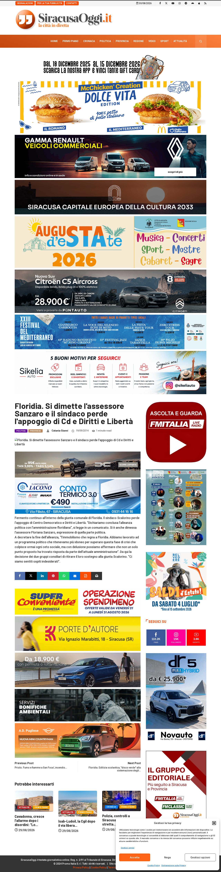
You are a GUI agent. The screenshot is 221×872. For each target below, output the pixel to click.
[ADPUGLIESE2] (78, 740)
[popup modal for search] (200, 41)
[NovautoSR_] (176, 698)
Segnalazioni (25, 3)
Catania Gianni (60, 430)
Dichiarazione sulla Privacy (173, 865)
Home (54, 41)
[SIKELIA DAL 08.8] (110, 372)
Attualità (180, 41)
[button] (214, 823)
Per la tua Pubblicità (49, 3)
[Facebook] (160, 3)
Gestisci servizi (127, 848)
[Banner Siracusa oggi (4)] (110, 291)
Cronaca (89, 41)
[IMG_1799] (78, 601)
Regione (138, 41)
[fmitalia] (110, 331)
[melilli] (176, 507)
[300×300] (176, 582)
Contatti (71, 3)
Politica (105, 41)
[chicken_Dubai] (110, 107)
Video (152, 41)
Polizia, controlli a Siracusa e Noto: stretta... (72, 820)
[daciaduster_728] (78, 464)
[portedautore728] (78, 633)
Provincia (122, 41)
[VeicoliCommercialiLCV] (110, 156)
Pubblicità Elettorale (172, 54)
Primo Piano (70, 41)
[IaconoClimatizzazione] (78, 496)
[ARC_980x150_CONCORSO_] (110, 66)
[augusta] (110, 242)
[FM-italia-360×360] (176, 432)
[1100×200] (110, 197)
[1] (176, 796)
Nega (167, 857)
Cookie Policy (153, 865)
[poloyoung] (78, 669)
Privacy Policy (81, 867)
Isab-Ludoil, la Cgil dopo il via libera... (33, 823)
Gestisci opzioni (200, 857)
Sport (164, 41)
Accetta (135, 857)
